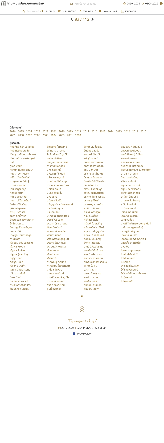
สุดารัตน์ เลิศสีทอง (93, 250)
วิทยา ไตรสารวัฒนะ (94, 166)
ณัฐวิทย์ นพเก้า (18, 265)
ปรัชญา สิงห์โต (54, 200)
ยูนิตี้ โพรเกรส (54, 289)
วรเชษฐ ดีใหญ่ (91, 200)
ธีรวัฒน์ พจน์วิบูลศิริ (57, 154)
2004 (53, 135)
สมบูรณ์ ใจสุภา (91, 289)
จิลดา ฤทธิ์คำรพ (18, 216)
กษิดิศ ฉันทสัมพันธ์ (19, 177)
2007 (29, 135)
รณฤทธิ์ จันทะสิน (92, 154)
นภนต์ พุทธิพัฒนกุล (57, 181)
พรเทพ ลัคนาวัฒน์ (56, 242)
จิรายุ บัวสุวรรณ (18, 212)
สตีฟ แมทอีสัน (91, 281)
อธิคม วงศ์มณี (128, 181)
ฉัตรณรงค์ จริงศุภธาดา (22, 219)
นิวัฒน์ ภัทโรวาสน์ (56, 173)
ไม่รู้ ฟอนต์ (126, 277)
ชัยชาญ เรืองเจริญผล (21, 227)
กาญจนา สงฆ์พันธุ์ (19, 181)
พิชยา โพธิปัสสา (55, 219)
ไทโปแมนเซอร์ (128, 258)
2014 (111, 131)
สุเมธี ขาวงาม (91, 277)
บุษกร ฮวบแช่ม (54, 193)
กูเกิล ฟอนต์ (16, 166)
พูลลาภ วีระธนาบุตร (57, 223)
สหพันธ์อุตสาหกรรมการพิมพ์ (136, 170)
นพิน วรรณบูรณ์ (55, 177)
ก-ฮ (12, 162)
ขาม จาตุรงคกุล (18, 189)
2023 (37, 131)
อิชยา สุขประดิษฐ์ (129, 177)
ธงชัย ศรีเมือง (54, 158)
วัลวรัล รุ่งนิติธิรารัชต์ (94, 181)
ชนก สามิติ (15, 231)
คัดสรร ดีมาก (17, 193)
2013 (119, 131)
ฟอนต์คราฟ (53, 250)
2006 (37, 135)
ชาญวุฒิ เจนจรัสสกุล (20, 235)
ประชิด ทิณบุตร (55, 208)
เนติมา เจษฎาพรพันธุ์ (132, 227)
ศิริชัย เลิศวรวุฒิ (92, 212)
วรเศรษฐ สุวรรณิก (93, 204)
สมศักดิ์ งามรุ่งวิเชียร (132, 154)
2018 (78, 131)
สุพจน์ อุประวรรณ (93, 254)
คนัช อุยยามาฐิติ (18, 196)
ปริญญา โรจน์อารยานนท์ (60, 204)
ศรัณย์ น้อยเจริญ (93, 223)
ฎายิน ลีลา (15, 239)
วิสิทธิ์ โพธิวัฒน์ (91, 185)
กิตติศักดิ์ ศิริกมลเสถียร (22, 146)
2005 (45, 135)
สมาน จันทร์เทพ (129, 158)
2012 (127, 131)
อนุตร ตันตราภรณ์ (130, 185)
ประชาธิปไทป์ (53, 212)
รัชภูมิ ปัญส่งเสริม (93, 146)
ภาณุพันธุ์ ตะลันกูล (56, 262)
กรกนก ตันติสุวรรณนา (21, 170)
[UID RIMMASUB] (72, 19)
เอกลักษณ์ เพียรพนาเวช (133, 239)
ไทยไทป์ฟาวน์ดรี (129, 254)
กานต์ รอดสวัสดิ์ (18, 185)
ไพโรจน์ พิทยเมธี (129, 269)
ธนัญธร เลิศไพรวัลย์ (57, 162)
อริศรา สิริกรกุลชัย (130, 193)
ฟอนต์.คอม (53, 254)
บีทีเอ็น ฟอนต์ (54, 189)
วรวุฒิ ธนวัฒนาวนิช (94, 193)
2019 (70, 131)
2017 (86, 131)
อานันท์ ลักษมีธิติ (129, 196)
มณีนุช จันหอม (54, 269)
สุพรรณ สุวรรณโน (93, 258)
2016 (94, 131)
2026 (13, 131)
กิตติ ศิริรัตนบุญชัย (20, 150)
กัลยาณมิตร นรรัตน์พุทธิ (22, 158)
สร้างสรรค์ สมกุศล (130, 162)
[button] (48, 10)
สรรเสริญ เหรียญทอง (132, 166)
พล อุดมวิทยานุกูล (56, 246)
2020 (62, 131)
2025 (21, 131)
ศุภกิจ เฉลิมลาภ (92, 208)
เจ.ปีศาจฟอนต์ (128, 208)
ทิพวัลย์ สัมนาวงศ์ (19, 281)
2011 (135, 131)
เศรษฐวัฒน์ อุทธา (130, 231)
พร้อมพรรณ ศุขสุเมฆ (58, 239)
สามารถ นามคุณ (129, 173)
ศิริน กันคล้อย (91, 216)
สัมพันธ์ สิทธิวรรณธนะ (95, 262)
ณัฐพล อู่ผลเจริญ (19, 254)
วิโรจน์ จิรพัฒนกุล (93, 189)
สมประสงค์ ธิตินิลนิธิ (131, 146)
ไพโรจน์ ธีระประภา (130, 265)
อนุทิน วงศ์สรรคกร (131, 189)
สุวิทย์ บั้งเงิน (90, 265)
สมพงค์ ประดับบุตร (131, 150)
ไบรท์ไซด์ (125, 262)
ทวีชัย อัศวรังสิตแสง (20, 285)
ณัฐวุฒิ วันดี (16, 258)
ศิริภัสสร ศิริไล (91, 219)
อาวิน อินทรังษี (128, 204)
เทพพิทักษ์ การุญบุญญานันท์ (136, 223)
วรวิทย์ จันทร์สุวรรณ (94, 196)
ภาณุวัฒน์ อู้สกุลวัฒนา (58, 265)
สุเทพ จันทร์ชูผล (92, 273)
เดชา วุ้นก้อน (127, 219)
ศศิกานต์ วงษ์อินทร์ (94, 235)
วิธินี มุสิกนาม (91, 170)
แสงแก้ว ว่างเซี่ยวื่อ (131, 242)
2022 (45, 131)
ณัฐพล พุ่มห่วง (17, 246)
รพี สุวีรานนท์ (91, 158)
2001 (70, 135)
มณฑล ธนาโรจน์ (55, 273)
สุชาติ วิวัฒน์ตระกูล (93, 246)
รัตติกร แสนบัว (91, 150)
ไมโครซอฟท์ (127, 281)
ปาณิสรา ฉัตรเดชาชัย (58, 216)
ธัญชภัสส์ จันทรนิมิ (19, 289)
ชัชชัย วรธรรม (17, 223)
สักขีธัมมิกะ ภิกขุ (92, 239)
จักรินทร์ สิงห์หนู (18, 204)
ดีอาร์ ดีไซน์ (15, 277)
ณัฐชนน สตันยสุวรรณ (21, 242)
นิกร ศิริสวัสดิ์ (54, 170)
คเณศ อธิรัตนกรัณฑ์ (20, 200)
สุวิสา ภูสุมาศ (90, 269)
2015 (102, 131)
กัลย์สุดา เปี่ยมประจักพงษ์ (23, 154)
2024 (29, 131)
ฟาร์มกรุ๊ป (52, 258)
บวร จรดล (52, 196)
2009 (13, 135)
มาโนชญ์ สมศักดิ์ (55, 281)
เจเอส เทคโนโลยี (129, 212)
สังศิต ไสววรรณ (92, 242)
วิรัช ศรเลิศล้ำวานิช (93, 173)
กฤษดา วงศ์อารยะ (19, 173)
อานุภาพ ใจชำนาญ (130, 200)
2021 (53, 131)
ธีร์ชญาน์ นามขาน (56, 150)
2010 (143, 131)
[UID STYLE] (92, 19)
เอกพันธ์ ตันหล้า (129, 235)
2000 (78, 135)
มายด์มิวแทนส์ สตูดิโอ (58, 277)
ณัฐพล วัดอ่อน (17, 250)
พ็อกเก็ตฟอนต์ (54, 227)
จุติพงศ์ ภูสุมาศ (18, 208)
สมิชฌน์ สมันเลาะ (93, 285)
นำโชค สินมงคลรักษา (58, 185)
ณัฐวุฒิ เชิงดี (16, 262)
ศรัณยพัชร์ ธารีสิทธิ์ (94, 227)
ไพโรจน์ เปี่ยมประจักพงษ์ (133, 273)
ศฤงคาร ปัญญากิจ (94, 231)
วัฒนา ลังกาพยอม (93, 162)
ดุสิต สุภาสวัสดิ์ (17, 273)
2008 (21, 135)
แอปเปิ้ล (125, 246)
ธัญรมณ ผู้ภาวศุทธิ (57, 146)
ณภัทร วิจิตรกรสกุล (20, 269)
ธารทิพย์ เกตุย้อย (56, 166)
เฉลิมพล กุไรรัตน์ (129, 216)
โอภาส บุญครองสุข (131, 250)
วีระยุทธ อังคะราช (93, 177)
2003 (62, 135)
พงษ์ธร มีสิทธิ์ (54, 235)
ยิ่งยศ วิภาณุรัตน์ (56, 285)
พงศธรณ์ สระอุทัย (56, 231)
